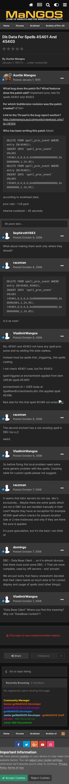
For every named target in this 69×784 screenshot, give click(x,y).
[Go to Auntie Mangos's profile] (7, 77)
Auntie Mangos (15, 58)
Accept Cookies (15, 777)
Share (17, 655)
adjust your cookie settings (46, 760)
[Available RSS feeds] (63, 733)
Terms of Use (16, 767)
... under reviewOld (35, 62)
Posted (26, 79)
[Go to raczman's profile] (7, 265)
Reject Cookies (40, 777)
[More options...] (62, 78)
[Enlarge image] (61, 402)
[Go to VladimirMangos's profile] (7, 335)
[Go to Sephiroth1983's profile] (7, 235)
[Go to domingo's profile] (7, 549)
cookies (24, 756)
